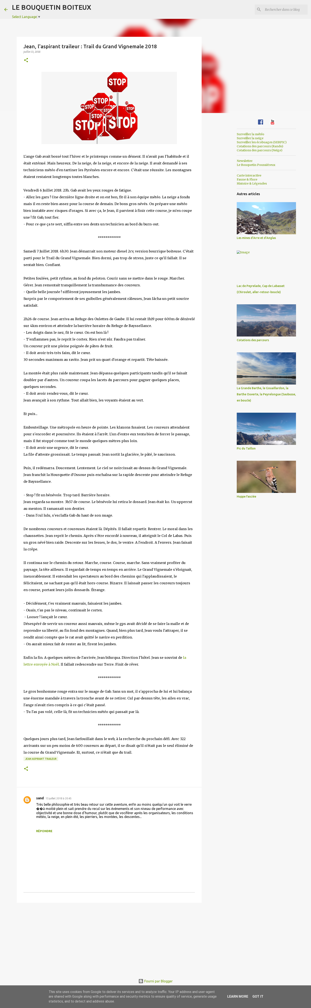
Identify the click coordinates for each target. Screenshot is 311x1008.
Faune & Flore (247, 179)
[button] (26, 60)
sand (40, 798)
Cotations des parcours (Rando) (260, 146)
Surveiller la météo (250, 134)
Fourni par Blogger (158, 981)
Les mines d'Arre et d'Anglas (256, 238)
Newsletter (245, 161)
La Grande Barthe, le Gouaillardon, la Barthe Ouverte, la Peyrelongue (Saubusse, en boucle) (266, 394)
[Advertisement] (109, 938)
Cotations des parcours (253, 340)
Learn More (237, 996)
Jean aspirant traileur (40, 758)
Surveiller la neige (250, 138)
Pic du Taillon (246, 448)
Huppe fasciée (246, 496)
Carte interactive (249, 175)
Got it (257, 996)
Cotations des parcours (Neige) (259, 150)
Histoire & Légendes (252, 183)
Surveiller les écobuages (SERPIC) (262, 142)
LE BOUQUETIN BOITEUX (51, 7)
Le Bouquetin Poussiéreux (256, 165)
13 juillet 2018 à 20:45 (58, 798)
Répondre (44, 831)
